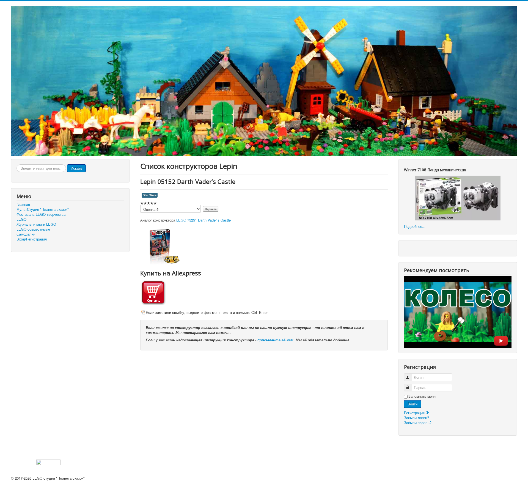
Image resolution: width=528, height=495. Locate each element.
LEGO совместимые (33, 229)
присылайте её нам (275, 339)
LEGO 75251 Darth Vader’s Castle (203, 220)
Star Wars (149, 195)
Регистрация (415, 412)
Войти (412, 403)
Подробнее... (414, 226)
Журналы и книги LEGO (36, 224)
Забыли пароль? (417, 422)
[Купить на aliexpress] (153, 292)
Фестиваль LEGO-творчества (40, 214)
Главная (23, 204)
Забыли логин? (416, 417)
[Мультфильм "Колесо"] (458, 311)
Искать (76, 168)
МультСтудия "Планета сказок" (42, 209)
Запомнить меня (422, 396)
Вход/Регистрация (31, 239)
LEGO (21, 219)
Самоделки (25, 234)
